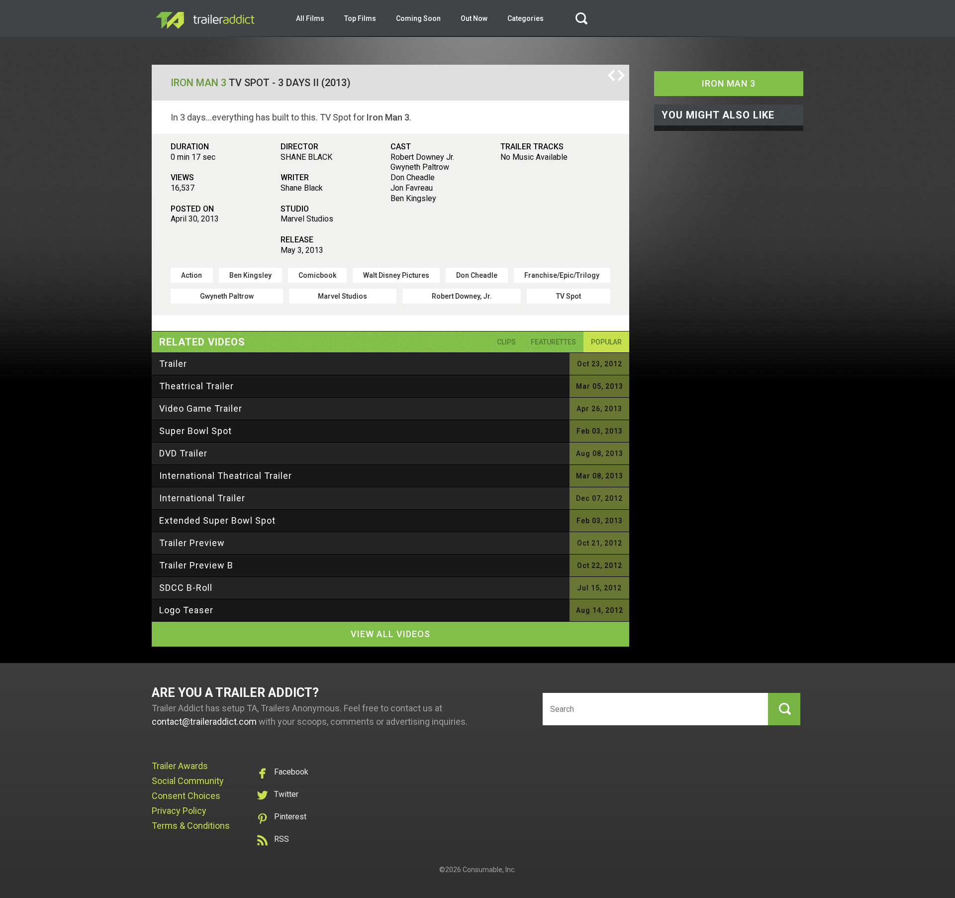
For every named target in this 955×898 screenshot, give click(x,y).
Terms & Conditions (191, 825)
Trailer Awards (180, 766)
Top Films (360, 18)
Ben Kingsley (250, 275)
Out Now (474, 18)
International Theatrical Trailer (225, 475)
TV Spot (568, 296)
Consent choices (186, 795)
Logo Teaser (186, 610)
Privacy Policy (179, 810)
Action (191, 275)
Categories (525, 18)
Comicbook (317, 275)
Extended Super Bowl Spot (217, 520)
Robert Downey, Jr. (462, 296)
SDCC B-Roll (185, 587)
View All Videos (390, 634)
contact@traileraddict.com (204, 721)
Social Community (188, 781)
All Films (310, 18)
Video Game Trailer (200, 408)
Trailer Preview (192, 543)
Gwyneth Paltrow (227, 296)
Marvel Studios (342, 296)
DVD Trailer (183, 453)
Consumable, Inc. (489, 870)
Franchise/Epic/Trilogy (561, 275)
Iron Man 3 (198, 83)
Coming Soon (418, 18)
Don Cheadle (476, 275)
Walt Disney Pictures (396, 275)
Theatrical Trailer (196, 386)
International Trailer (202, 498)
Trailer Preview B (196, 565)
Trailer (173, 363)
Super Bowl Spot (195, 431)
